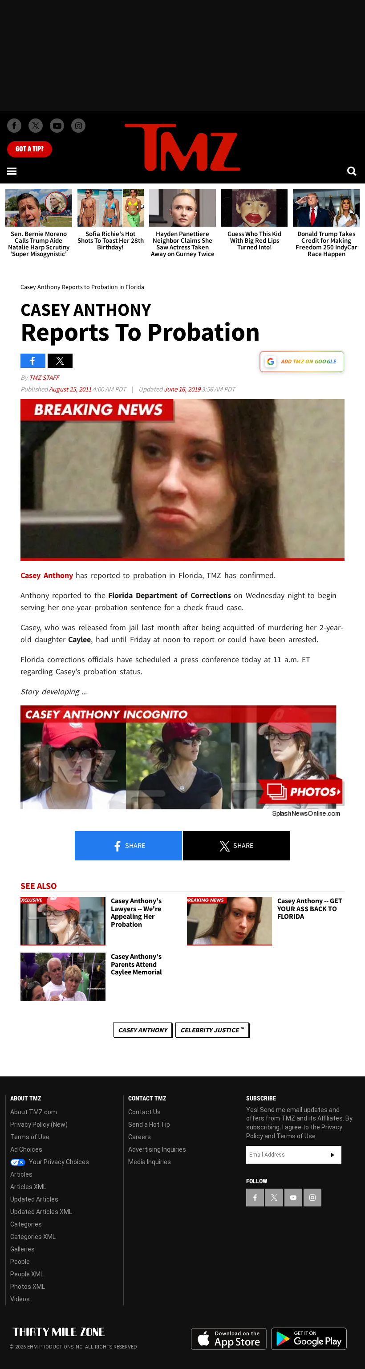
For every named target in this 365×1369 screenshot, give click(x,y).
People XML (27, 1274)
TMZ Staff (44, 377)
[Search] (352, 171)
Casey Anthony (142, 1030)
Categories (26, 1224)
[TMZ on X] (35, 125)
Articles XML (28, 1186)
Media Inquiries (149, 1161)
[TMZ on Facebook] (14, 125)
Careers (139, 1137)
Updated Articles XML (41, 1211)
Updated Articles (34, 1199)
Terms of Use (29, 1137)
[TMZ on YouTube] (293, 1197)
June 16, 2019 (183, 389)
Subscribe (332, 1155)
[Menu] (12, 171)
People (20, 1261)
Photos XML (27, 1286)
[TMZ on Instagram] (78, 125)
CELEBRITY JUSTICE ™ (212, 1030)
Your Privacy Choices (58, 1161)
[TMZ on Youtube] (57, 125)
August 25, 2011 (71, 389)
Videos (20, 1299)
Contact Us (144, 1112)
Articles (21, 1174)
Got (30, 149)
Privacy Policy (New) (39, 1124)
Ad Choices (26, 1149)
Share (134, 845)
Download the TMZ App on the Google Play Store (309, 1339)
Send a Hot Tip (149, 1124)
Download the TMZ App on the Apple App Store (229, 1339)
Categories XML (33, 1236)
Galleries (22, 1249)
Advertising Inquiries (157, 1149)
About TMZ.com (33, 1112)
